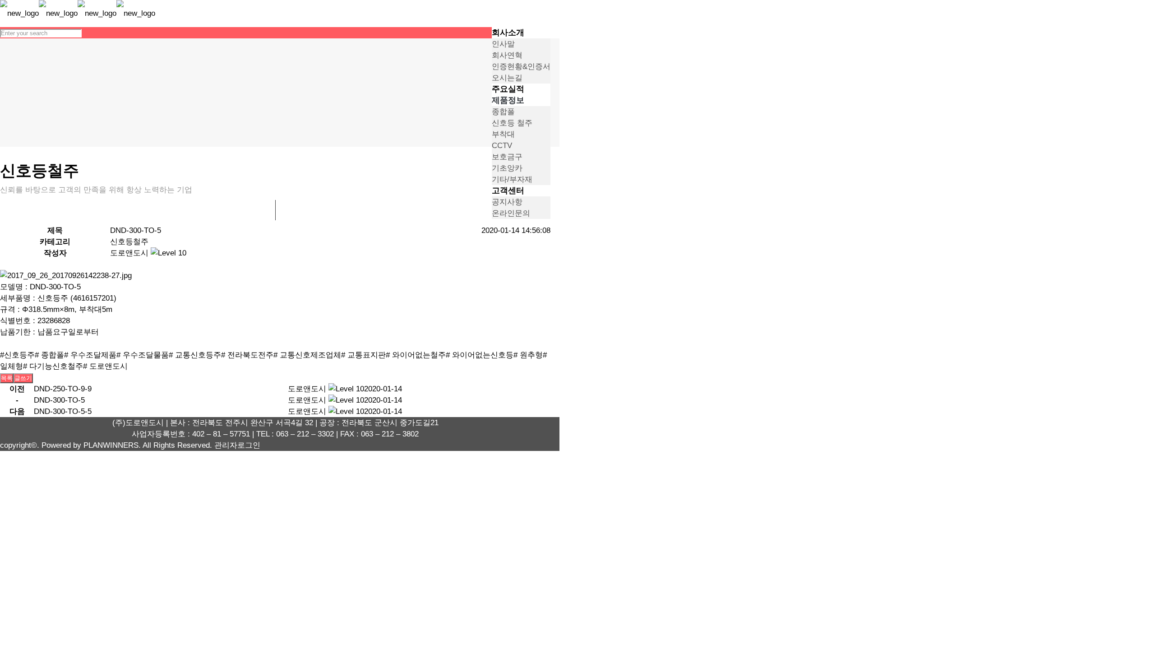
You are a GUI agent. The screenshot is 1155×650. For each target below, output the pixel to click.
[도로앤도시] (77, 13)
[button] (129, 253)
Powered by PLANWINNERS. (91, 445)
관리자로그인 (237, 445)
